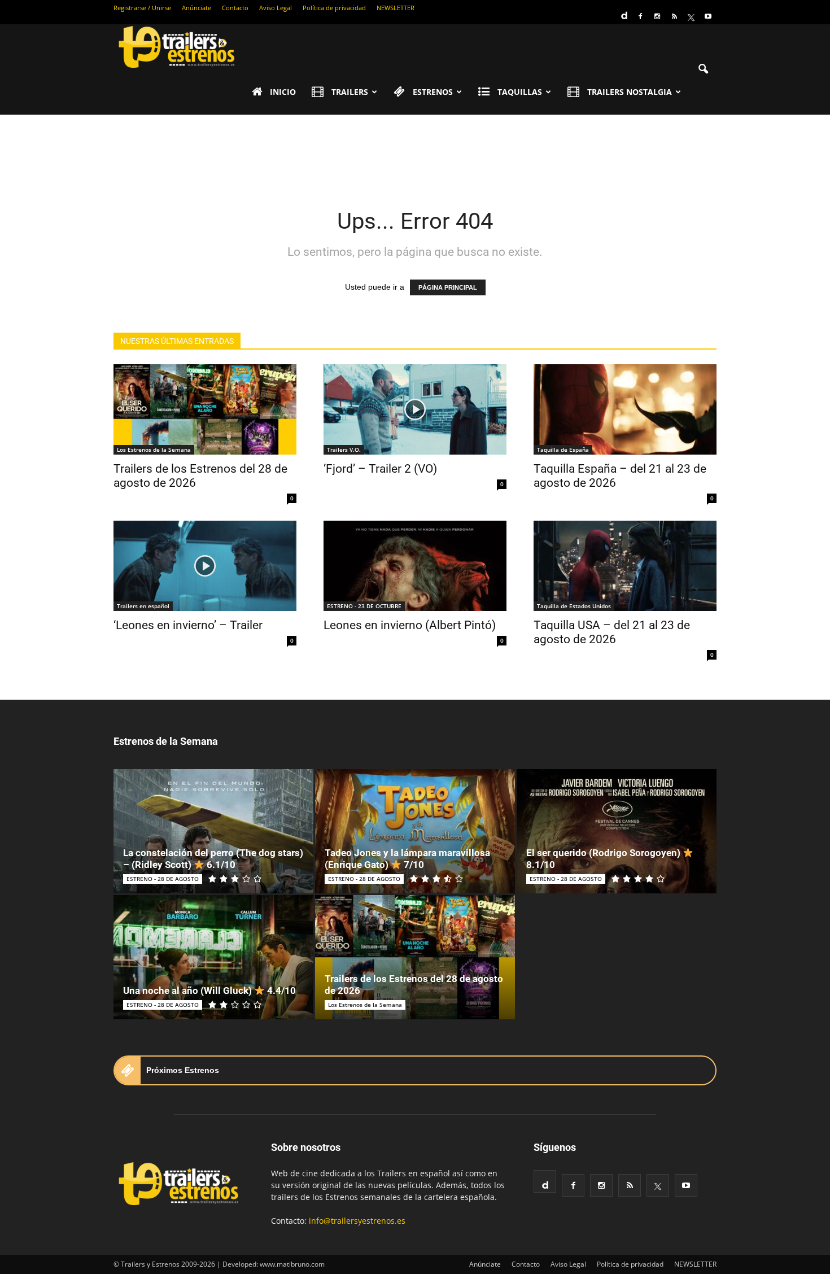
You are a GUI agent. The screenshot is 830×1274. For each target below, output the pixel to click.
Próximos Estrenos (182, 1070)
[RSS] (674, 16)
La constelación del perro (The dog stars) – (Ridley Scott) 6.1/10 (213, 858)
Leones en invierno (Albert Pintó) (410, 625)
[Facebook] (640, 16)
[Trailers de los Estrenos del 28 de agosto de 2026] (204, 409)
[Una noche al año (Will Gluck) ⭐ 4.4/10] (213, 957)
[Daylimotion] (623, 12)
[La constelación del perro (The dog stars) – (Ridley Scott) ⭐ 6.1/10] (213, 831)
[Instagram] (657, 16)
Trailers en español (143, 606)
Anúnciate (196, 7)
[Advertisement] (415, 153)
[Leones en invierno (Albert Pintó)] (415, 566)
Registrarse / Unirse (142, 7)
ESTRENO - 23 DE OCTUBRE (364, 606)
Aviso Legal (275, 7)
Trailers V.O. (344, 449)
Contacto (235, 7)
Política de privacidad (334, 7)
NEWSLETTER (395, 7)
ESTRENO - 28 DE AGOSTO (162, 879)
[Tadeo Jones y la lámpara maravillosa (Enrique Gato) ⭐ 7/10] (415, 831)
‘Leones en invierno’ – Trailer (188, 625)
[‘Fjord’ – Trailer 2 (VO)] (415, 409)
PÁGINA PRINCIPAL (447, 287)
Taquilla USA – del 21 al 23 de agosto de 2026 (612, 632)
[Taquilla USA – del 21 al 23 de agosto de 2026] (625, 566)
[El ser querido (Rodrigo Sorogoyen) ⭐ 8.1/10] (617, 831)
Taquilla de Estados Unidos (574, 606)
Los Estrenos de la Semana (154, 449)
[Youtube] (708, 16)
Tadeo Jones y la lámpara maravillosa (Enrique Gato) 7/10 (407, 858)
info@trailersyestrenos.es (357, 1220)
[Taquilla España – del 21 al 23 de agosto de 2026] (625, 409)
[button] (703, 69)
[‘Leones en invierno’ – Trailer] (204, 566)
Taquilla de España (563, 449)
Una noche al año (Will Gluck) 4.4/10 (209, 990)
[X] (691, 16)
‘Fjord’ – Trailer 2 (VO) (380, 468)
